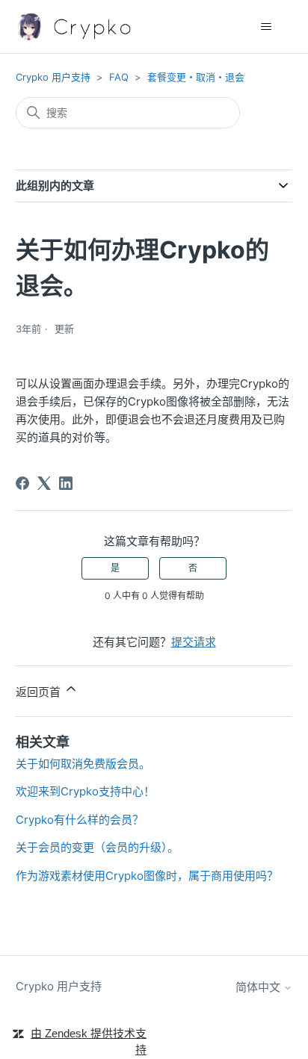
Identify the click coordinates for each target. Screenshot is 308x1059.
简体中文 (259, 987)
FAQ (119, 77)
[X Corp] (44, 483)
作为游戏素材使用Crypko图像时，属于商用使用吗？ (147, 876)
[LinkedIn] (66, 483)
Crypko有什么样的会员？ (80, 820)
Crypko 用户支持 (53, 77)
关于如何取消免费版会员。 (83, 764)
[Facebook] (22, 483)
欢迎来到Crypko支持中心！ (85, 791)
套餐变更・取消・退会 (195, 77)
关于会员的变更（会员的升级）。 (97, 847)
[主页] (76, 26)
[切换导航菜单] (265, 27)
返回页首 (40, 692)
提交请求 (193, 642)
